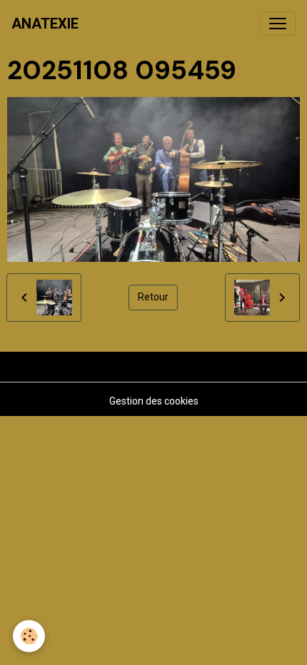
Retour (153, 297)
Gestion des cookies (153, 401)
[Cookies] (29, 636)
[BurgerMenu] (278, 23)
